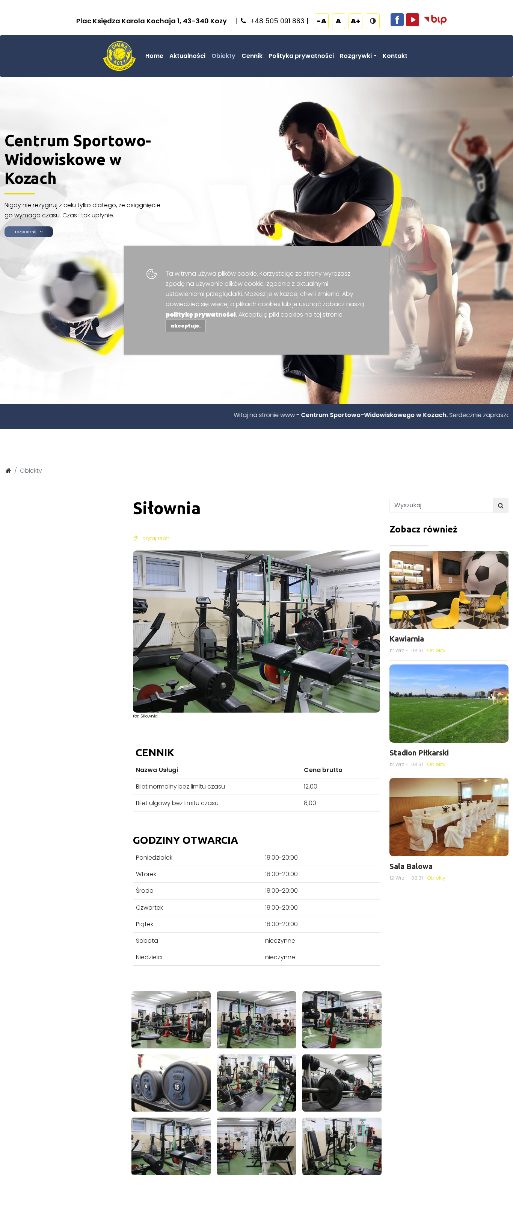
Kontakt (395, 56)
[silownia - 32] (171, 1019)
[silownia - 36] (256, 1082)
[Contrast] (373, 21)
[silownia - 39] (256, 1146)
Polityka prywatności (301, 56)
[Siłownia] (256, 631)
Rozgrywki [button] (356, 56)
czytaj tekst (153, 538)
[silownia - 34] (342, 1019)
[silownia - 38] (171, 1146)
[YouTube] (412, 19)
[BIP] (435, 19)
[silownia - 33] (256, 1019)
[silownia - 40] (342, 1146)
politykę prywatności (201, 314)
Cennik (252, 56)
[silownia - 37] (342, 1082)
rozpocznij (27, 232)
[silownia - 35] (171, 1082)
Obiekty (223, 56)
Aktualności (187, 56)
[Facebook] (397, 19)
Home (154, 56)
